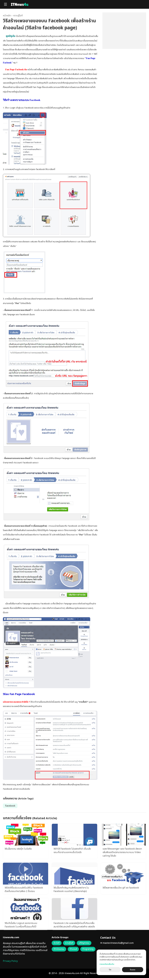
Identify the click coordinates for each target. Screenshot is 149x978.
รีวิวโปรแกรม (59, 949)
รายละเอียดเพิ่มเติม (107, 964)
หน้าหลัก (7, 15)
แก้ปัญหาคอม (84, 943)
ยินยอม (132, 970)
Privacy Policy (10, 961)
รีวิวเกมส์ (73, 949)
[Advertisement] (124, 30)
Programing (87, 949)
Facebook (10, 806)
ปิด (110, 970)
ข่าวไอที (57, 943)
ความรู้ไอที (18, 15)
